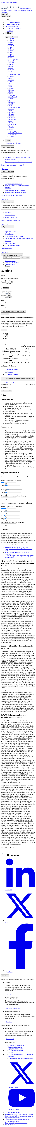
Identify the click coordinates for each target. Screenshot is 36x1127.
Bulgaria (11, 49)
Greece (10, 71)
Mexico (10, 92)
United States (12, 134)
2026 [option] (6, 336)
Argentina (11, 38)
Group (10, 73)
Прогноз (10, 372)
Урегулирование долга (15, 1049)
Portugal (11, 105)
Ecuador (11, 62)
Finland (10, 66)
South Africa (12, 117)
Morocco (11, 93)
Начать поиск (25, 257)
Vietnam (11, 136)
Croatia (10, 57)
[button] (8, 20)
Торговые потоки (12, 369)
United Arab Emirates (15, 133)
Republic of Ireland (14, 107)
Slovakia (11, 114)
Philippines (11, 102)
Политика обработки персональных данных (19, 1114)
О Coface (11, 1052)
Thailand (11, 128)
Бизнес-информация (15, 1047)
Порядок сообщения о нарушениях (16, 1123)
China (10, 54)
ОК (6, 391)
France (10, 68)
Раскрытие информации (12, 1112)
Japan (10, 85)
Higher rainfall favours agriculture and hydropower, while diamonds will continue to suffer (18, 548)
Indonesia (11, 80)
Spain (10, 121)
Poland (10, 104)
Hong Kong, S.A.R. (14, 74)
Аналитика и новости (15, 1050)
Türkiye (10, 129)
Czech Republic (13, 59)
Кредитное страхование (16, 1045)
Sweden (10, 122)
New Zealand (12, 97)
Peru (9, 100)
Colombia (11, 56)
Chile (10, 52)
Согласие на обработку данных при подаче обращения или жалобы (19, 1117)
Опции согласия (10, 1124)
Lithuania (11, 88)
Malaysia (11, 90)
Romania (11, 109)
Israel (10, 81)
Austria (10, 42)
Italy (9, 83)
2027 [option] (6, 338)
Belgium (11, 45)
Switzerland (12, 124)
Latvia (10, 86)
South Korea (12, 119)
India (10, 78)
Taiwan (10, 126)
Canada (10, 50)
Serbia (10, 110)
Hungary (11, 76)
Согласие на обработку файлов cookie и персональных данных (18, 1120)
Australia (11, 40)
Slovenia (11, 116)
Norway (10, 98)
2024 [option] (6, 333)
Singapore (11, 112)
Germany (11, 69)
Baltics (10, 44)
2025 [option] (6, 335)
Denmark (11, 61)
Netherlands (12, 95)
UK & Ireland (12, 131)
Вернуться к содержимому (9, 2)
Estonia (10, 64)
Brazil (10, 47)
